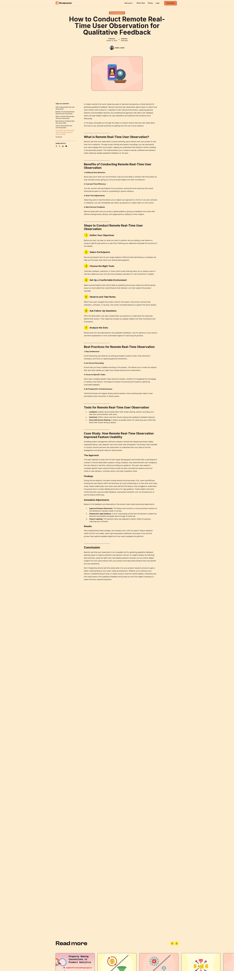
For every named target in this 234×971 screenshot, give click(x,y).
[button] (129, 3)
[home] (67, 3)
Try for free (170, 3)
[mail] (66, 146)
